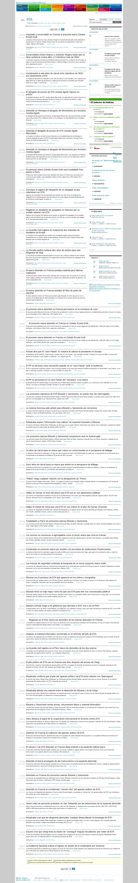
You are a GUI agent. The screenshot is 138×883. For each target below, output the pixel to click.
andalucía (37, 360)
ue (54, 105)
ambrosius (97, 176)
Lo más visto (96, 211)
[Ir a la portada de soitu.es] (23, 879)
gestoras (39, 854)
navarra (63, 23)
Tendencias (67, 5)
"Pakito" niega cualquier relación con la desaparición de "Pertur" (56, 478)
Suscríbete (39, 26)
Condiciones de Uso (75, 880)
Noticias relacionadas (80, 47)
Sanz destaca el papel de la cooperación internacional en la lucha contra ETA (63, 719)
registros (56, 243)
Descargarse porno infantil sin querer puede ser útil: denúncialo (106, 229)
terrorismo (41, 23)
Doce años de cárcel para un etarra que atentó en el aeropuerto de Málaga (62, 464)
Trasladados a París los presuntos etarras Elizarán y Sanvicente (56, 521)
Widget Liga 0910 (104, 261)
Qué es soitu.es (37, 880)
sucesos (53, 23)
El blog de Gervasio (116, 9)
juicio (49, 473)
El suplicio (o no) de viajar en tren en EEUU (112, 54)
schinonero (97, 191)
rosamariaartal (98, 166)
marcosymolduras (99, 183)
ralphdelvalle (97, 199)
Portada (20, 5)
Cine (54, 5)
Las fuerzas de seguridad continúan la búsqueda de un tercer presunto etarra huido (66, 563)
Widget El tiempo (104, 266)
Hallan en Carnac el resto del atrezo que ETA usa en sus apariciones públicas (63, 493)
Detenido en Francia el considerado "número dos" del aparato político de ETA (63, 789)
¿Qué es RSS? (47, 26)
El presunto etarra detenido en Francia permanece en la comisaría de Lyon (62, 309)
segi (54, 86)
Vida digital (44, 9)
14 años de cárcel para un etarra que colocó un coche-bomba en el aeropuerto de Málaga (69, 450)
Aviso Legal (98, 880)
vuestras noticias (99, 156)
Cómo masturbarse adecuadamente (103, 244)
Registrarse (106, 12)
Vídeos (101, 5)
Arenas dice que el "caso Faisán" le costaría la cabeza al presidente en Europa (63, 351)
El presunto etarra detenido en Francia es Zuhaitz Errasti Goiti (58, 323)
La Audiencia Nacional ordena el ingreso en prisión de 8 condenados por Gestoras (65, 846)
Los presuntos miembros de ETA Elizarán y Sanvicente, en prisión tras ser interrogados (68, 394)
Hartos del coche (33, 5)
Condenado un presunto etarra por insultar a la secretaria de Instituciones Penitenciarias (68, 549)
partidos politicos (70, 360)
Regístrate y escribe (115, 203)
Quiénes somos (48, 880)
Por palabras (103, 19)
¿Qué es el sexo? (97, 237)
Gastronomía (91, 9)
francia (39, 47)
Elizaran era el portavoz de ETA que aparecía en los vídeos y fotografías (61, 577)
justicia (48, 47)
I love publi (79, 9)
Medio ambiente (33, 9)
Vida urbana (44, 5)
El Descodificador (115, 5)
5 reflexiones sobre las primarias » (104, 136)
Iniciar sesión (98, 12)
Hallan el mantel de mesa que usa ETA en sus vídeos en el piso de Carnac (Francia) (66, 507)
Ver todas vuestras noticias (96, 203)
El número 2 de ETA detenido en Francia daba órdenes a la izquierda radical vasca (65, 747)
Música (55, 9)
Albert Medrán (108, 113)
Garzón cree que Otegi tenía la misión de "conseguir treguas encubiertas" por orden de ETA (70, 832)
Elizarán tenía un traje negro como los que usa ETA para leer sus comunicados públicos (68, 591)
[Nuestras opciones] (64, 880)
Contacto (56, 880)
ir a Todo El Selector (116, 147)
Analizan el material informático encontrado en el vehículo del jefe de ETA (61, 634)
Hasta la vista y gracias (112, 36)
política (58, 23)
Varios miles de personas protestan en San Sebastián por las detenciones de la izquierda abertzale (73, 803)
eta (36, 47)
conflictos (37, 416)
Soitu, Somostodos (100, 188)
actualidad (93, 32)
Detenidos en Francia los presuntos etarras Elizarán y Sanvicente (57, 775)
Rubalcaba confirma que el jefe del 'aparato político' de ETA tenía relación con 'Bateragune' (69, 676)
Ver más (91, 249)
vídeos (77, 331)
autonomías (38, 727)
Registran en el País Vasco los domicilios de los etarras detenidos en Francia (66, 620)
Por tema (111, 19)
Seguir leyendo (51, 44)
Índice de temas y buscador (80, 26)
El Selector (20, 9)
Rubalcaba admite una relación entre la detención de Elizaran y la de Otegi (61, 690)
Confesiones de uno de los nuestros (103, 171)
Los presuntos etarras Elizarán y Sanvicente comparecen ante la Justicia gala (63, 436)
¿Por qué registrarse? (116, 12)
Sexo (65, 9)
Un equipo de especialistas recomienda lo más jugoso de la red (105, 105)
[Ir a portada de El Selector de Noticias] (101, 102)
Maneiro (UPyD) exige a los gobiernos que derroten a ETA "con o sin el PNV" (63, 606)
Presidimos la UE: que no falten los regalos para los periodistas (113, 71)
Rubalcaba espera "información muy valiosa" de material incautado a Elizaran (63, 422)
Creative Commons (109, 880)
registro (61, 202)
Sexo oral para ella (98, 222)
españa (37, 67)
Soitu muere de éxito (100, 195)
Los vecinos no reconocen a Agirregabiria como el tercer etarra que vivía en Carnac (66, 535)
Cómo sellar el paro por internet (102, 215)
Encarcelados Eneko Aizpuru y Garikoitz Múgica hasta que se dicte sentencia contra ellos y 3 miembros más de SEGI (55, 55)
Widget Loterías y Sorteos (107, 276)
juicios (44, 263)
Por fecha (118, 19)
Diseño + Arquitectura (103, 9)
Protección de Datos (87, 880)
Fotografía (90, 5)
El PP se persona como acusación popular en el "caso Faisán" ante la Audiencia (64, 365)
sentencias (67, 473)
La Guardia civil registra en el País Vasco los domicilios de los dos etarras (61, 648)
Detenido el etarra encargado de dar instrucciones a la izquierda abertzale (61, 761)
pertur (60, 487)
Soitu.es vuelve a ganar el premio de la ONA (112, 86)
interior (44, 47)
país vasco (48, 23)
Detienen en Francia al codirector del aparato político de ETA (55, 733)
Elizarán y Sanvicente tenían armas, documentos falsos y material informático (63, 704)
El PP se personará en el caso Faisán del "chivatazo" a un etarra (57, 380)
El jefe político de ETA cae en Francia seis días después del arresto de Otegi (62, 662)
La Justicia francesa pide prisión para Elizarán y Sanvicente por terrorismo (61, 408)
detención (37, 123)
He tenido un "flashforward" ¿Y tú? (105, 162)
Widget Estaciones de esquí (107, 271)
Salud (77, 5)
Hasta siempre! (98, 180)
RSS (55, 878)
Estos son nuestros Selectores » (100, 144)
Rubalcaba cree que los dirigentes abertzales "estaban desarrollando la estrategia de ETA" (69, 817)
